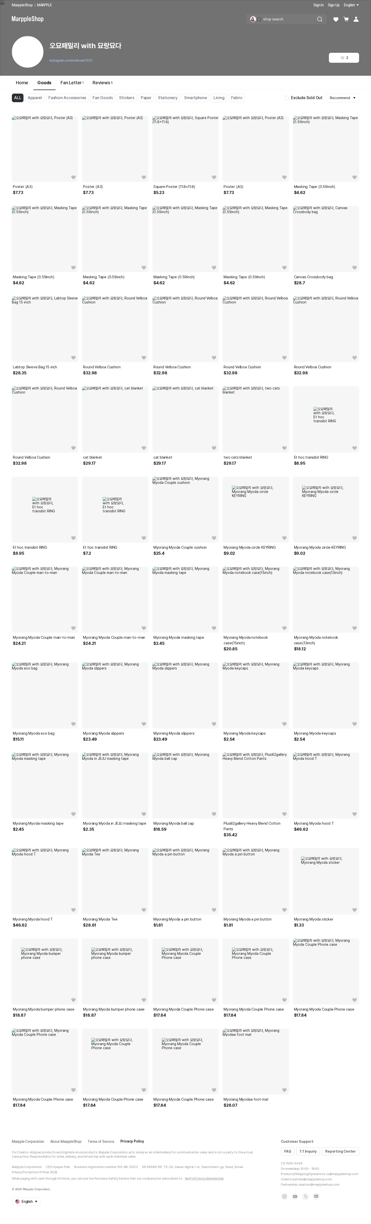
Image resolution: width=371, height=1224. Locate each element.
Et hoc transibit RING (311, 457)
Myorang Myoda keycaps (245, 733)
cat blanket (92, 457)
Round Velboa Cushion (101, 367)
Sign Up (334, 5)
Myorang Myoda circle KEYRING (250, 547)
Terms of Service (101, 1141)
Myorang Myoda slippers (103, 733)
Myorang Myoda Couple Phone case (183, 1009)
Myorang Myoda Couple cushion (180, 547)
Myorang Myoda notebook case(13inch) (316, 640)
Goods (44, 82)
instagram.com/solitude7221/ (70, 60)
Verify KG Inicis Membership (204, 1178)
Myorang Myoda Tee (100, 919)
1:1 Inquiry (308, 1151)
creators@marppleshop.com (318, 1184)
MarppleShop (22, 5)
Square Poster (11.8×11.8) (174, 186)
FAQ (287, 1151)
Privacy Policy (132, 1141)
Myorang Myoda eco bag (34, 733)
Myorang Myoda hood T (314, 823)
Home (22, 82)
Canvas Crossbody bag (313, 277)
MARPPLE (44, 5)
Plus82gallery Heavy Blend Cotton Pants (252, 826)
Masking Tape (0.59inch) (314, 186)
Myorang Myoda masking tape (178, 637)
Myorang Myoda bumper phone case (43, 1009)
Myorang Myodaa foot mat (246, 1099)
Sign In (318, 5)
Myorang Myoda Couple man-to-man (44, 637)
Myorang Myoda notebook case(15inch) (246, 640)
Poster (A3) (23, 186)
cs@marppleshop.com (342, 1174)
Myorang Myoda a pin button (177, 919)
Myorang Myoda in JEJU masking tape (114, 823)
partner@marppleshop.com (312, 1179)
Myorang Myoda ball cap (173, 823)
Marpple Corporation (28, 1141)
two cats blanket (238, 457)
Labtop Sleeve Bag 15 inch (35, 367)
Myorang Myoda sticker (313, 919)
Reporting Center (340, 1151)
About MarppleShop (66, 1141)
